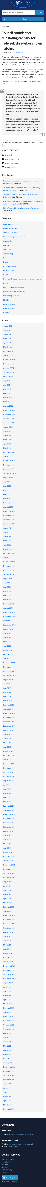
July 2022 (6, 532)
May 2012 (7, 1046)
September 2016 (9, 827)
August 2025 (8, 376)
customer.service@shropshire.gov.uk (19, 1144)
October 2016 (8, 823)
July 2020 (6, 633)
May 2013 (7, 995)
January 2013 (8, 1012)
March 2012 (7, 1054)
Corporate (7, 249)
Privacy (4, 1172)
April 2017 (7, 797)
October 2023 (8, 469)
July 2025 (6, 381)
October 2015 (8, 873)
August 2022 (8, 528)
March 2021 (7, 600)
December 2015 (9, 865)
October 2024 (8, 418)
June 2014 (7, 941)
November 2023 (9, 465)
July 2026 (6, 330)
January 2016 (8, 861)
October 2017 (8, 772)
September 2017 (9, 776)
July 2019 (6, 684)
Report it (5, 1167)
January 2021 (8, 608)
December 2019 (9, 663)
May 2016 (7, 844)
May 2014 (7, 945)
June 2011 (7, 1092)
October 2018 (8, 722)
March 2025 (7, 397)
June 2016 (7, 840)
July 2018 (6, 734)
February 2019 (8, 705)
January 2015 (8, 911)
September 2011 (9, 1080)
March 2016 (7, 852)
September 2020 (9, 625)
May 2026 (7, 338)
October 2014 (8, 924)
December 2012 (9, 1016)
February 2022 (8, 553)
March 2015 (7, 903)
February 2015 (8, 907)
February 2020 (8, 654)
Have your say (7, 1170)
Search (39, 12)
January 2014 (8, 962)
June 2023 (7, 486)
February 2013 (8, 1008)
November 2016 (9, 818)
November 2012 (9, 1021)
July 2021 (6, 583)
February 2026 (8, 351)
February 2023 (8, 503)
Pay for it (5, 1164)
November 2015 (9, 869)
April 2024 (7, 444)
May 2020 (7, 642)
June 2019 (7, 688)
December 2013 (9, 966)
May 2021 (7, 591)
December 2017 (9, 764)
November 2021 (9, 566)
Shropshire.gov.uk (8, 1159)
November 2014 (9, 920)
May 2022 (7, 541)
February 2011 (8, 1109)
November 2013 (9, 970)
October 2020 (8, 621)
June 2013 (7, 991)
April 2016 (7, 848)
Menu (24, 19)
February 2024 (8, 452)
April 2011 (7, 1101)
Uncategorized (18, 52)
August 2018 (8, 730)
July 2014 (6, 936)
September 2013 (9, 978)
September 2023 (9, 473)
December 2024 (9, 410)
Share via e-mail (10, 167)
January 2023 (8, 507)
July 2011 (6, 1088)
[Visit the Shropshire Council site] (10, 1178)
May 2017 (7, 793)
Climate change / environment (14, 237)
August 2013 (8, 983)
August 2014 (8, 932)
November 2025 (9, 364)
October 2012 (8, 1025)
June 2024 (7, 435)
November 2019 (9, 667)
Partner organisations (11, 296)
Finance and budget (10, 270)
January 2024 (8, 456)
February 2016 (8, 856)
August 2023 (8, 477)
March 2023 (7, 498)
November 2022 (9, 515)
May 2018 (7, 743)
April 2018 (7, 747)
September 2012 (9, 1029)
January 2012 (8, 1063)
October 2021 (8, 570)
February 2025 (8, 402)
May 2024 (7, 440)
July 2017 (6, 785)
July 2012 (6, 1037)
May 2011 (7, 1096)
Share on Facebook (12, 159)
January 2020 (8, 658)
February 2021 (8, 604)
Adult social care (9, 224)
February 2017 (8, 806)
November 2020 (9, 616)
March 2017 (7, 802)
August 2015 (8, 882)
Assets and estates (10, 228)
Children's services (10, 232)
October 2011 (8, 1075)
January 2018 (8, 760)
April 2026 (7, 343)
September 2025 (9, 372)
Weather (6, 312)
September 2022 (9, 524)
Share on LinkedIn (11, 163)
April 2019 (7, 696)
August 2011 (8, 1084)
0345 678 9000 (12, 1147)
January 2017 (8, 810)
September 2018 (9, 726)
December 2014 (9, 915)
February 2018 (8, 755)
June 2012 (7, 1042)
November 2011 (9, 1071)
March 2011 (7, 1105)
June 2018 (7, 738)
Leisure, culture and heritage (13, 287)
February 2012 (8, 1058)
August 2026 (8, 326)
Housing (6, 283)
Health (5, 275)
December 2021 (9, 562)
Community (7, 241)
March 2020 (7, 650)
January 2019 (8, 709)
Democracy (7, 258)
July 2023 (6, 482)
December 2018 (9, 713)
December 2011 (9, 1067)
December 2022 (9, 511)
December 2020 (9, 612)
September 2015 (9, 877)
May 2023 (7, 490)
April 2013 (7, 1000)
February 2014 (8, 957)
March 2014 (7, 953)
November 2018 (9, 717)
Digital (5, 262)
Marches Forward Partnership (14, 291)
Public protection (9, 304)
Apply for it (6, 1162)
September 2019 (9, 675)
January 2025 (8, 406)
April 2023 (7, 494)
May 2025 (7, 389)
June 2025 (7, 385)
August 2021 (8, 578)
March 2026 (7, 347)
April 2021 (7, 595)
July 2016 (6, 835)
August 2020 (8, 629)
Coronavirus (7, 245)
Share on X (8, 155)
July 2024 (6, 431)
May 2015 (7, 894)
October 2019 (8, 671)
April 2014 (7, 949)
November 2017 (9, 768)
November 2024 (9, 414)
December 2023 (9, 461)
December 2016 (9, 814)
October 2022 (8, 520)
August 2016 (8, 831)
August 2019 (8, 680)
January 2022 (8, 557)
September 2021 (9, 574)
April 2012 (7, 1050)
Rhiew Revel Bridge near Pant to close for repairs (21, 208)
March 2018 (7, 751)
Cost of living (8, 254)
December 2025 (9, 360)
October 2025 (8, 368)
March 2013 (7, 1004)
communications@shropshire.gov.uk (19, 1134)
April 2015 (7, 898)
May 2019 (7, 692)
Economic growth (9, 266)
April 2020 (7, 646)
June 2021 (7, 587)
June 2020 (7, 637)
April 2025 (7, 393)
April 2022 (7, 545)
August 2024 (8, 427)
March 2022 (7, 549)
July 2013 (6, 987)
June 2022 (7, 536)
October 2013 (8, 974)
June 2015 (7, 890)
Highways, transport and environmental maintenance (22, 279)
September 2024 (9, 423)
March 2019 (7, 701)
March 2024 (7, 448)
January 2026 (8, 355)
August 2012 (8, 1033)
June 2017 (7, 789)
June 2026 (7, 334)
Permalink (15, 27)
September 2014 (9, 928)
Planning (6, 300)
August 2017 (8, 781)
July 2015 (6, 886)
